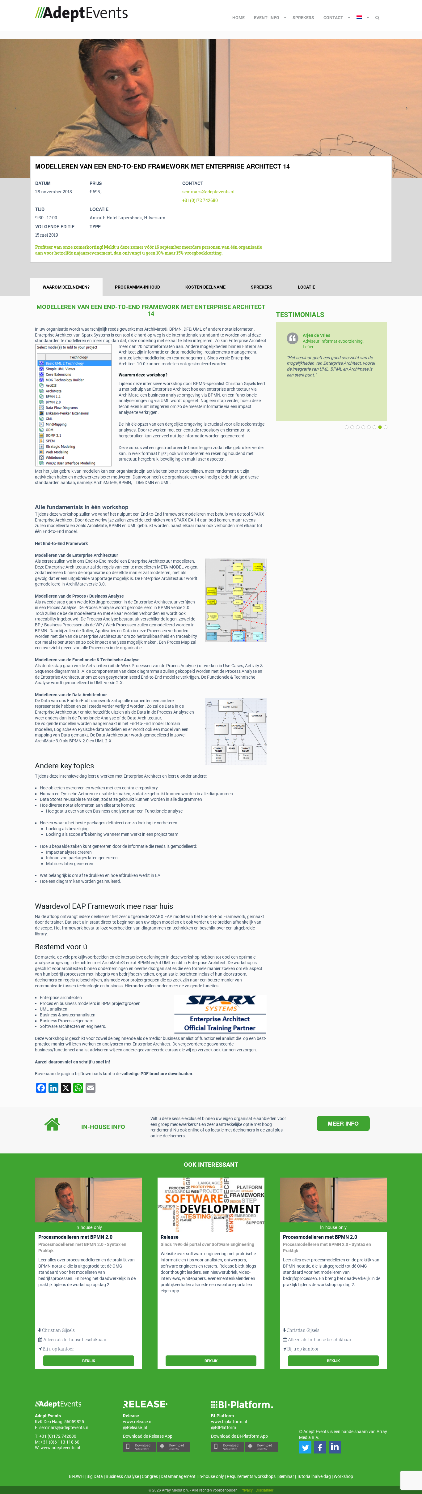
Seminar (286, 1476)
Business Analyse (122, 1476)
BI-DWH (76, 1476)
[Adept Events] (81, 13)
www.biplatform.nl (229, 1421)
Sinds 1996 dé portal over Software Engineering (207, 1244)
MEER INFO (343, 1123)
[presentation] (15, 108)
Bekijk (88, 1361)
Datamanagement (178, 1476)
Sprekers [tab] (261, 287)
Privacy (246, 1489)
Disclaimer (264, 1489)
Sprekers (303, 17)
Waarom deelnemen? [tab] (66, 287)
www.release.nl (137, 1421)
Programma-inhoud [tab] (137, 287)
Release (170, 1237)
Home (238, 17)
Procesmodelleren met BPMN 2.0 (75, 1237)
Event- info (266, 17)
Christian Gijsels (58, 1330)
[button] (384, 427)
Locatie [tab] (306, 287)
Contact (333, 17)
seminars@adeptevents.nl (208, 192)
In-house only (211, 1476)
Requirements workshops (251, 1476)
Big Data (95, 1476)
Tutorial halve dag (314, 1476)
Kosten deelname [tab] (205, 287)
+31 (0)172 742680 (200, 200)
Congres (150, 1476)
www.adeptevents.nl (60, 1447)
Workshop (343, 1476)
